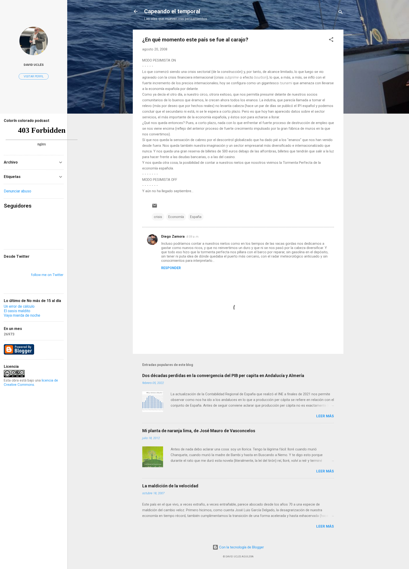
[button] (331, 40)
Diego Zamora (173, 236)
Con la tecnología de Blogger (241, 547)
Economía (176, 217)
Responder (171, 268)
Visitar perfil (34, 76)
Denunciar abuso (17, 191)
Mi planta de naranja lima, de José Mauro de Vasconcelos (198, 430)
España (195, 217)
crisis (158, 217)
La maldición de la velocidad (170, 485)
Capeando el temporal (172, 11)
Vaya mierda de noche (22, 315)
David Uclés (34, 65)
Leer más (325, 416)
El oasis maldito (17, 311)
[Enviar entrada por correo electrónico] (154, 207)
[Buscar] (340, 13)
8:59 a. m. (193, 236)
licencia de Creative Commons (31, 382)
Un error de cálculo (19, 306)
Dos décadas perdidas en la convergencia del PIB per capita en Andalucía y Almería (223, 375)
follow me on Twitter (47, 275)
